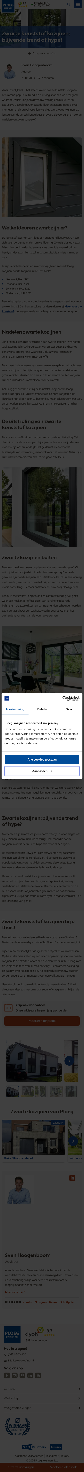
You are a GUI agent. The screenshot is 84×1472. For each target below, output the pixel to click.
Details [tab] (42, 709)
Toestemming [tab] (15, 709)
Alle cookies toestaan (42, 759)
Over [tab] (69, 709)
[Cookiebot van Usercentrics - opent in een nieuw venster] (62, 698)
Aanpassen (39, 771)
